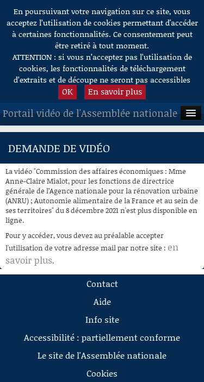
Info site (102, 319)
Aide (102, 301)
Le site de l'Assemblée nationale (102, 355)
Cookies (102, 373)
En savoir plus (115, 91)
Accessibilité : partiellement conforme (102, 337)
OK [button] (67, 91)
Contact (102, 283)
